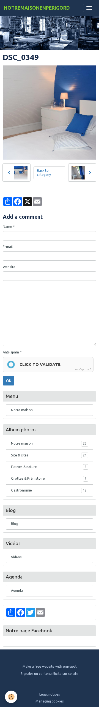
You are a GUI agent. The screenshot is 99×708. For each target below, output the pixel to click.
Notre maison (22, 410)
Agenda (17, 590)
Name (7, 226)
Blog (14, 523)
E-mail (8, 247)
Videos (16, 557)
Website (9, 267)
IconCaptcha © (83, 369)
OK (8, 381)
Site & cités (49, 455)
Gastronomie (49, 490)
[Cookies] (11, 697)
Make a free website (38, 666)
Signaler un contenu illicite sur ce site (49, 673)
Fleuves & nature (49, 467)
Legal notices (49, 694)
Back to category (44, 172)
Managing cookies (49, 701)
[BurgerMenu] (89, 8)
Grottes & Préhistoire (49, 478)
